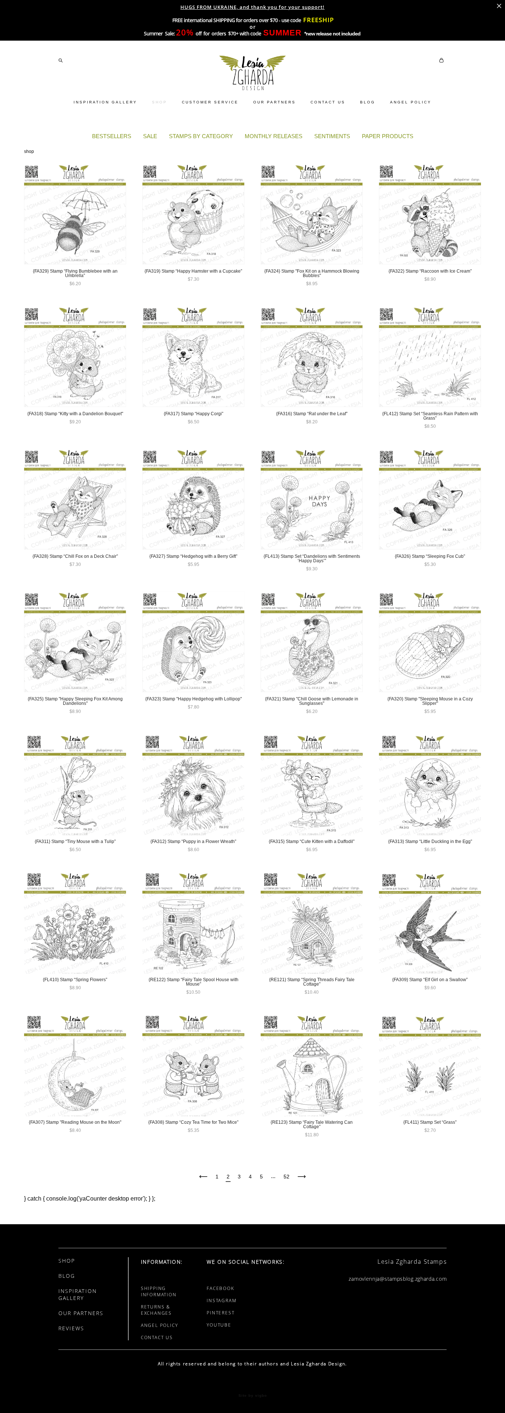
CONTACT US (328, 102)
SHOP (159, 102)
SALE (150, 136)
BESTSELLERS (111, 136)
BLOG (367, 102)
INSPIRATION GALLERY (105, 102)
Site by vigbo (252, 1395)
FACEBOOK (220, 1288)
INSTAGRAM (221, 1300)
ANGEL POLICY (410, 102)
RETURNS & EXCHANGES (156, 1310)
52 (286, 1177)
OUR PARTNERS (274, 102)
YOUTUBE (219, 1325)
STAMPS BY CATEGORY (201, 136)
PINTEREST (220, 1313)
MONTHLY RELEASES (273, 136)
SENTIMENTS (332, 136)
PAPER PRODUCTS (387, 136)
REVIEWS (71, 1328)
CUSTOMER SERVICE (210, 102)
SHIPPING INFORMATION (159, 1291)
